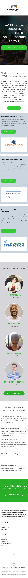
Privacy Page (4, 541)
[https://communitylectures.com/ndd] (14, 144)
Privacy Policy (16, 567)
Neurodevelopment (6, 525)
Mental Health (5, 527)
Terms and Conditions (6, 543)
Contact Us (4, 539)
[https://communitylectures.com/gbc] (14, 244)
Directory (3, 537)
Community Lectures (7, 567)
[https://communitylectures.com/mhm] (14, 194)
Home (2, 545)
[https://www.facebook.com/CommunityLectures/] (14, 554)
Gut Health (4, 529)
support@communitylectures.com (15, 516)
